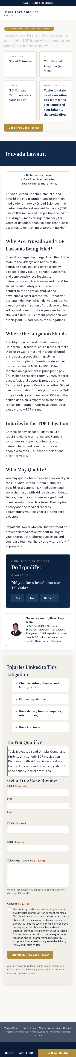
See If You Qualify (57, 1053)
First (9, 798)
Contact (67, 1028)
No (32, 597)
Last (9, 812)
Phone (17, 823)
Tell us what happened (26, 860)
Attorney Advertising (49, 1028)
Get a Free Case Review (23, 127)
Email (16, 841)
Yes (17, 597)
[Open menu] (68, 13)
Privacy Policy (11, 1028)
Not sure (49, 597)
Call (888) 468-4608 (19, 1053)
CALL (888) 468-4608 (38, 3)
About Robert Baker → (47, 641)
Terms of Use (28, 1028)
